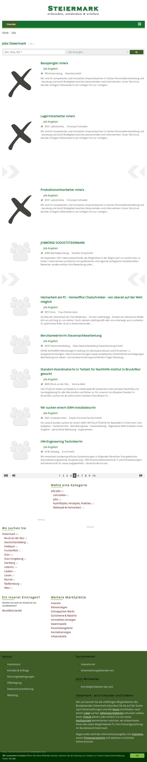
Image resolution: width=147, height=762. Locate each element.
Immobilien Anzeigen (63, 619)
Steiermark (8, 534)
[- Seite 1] (6, 475)
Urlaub (87, 716)
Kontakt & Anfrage (18, 670)
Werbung (12, 695)
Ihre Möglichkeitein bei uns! (97, 686)
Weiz (7, 587)
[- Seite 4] (13, 475)
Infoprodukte (58, 636)
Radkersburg (11, 583)
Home (5, 32)
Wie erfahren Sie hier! (12, 610)
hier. (14, 758)
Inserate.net (88, 664)
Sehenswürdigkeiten (112, 713)
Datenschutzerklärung (20, 689)
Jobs (14, 32)
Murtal (8, 579)
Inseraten (137, 734)
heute (115, 709)
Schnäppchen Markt (63, 611)
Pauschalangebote (62, 628)
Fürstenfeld (11, 550)
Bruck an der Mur (14, 538)
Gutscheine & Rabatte (64, 615)
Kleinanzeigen (59, 607)
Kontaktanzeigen (61, 632)
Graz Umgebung (13, 558)
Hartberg (9, 563)
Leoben (8, 571)
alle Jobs (56, 491)
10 (93, 475)
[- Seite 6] (141, 475)
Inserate (11, 24)
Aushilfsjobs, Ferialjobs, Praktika (72, 503)
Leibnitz (9, 567)
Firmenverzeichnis (94, 738)
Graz (7, 554)
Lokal (87, 713)
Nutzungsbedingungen (20, 676)
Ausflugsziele (83, 720)
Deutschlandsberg (15, 542)
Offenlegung (14, 682)
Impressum (14, 664)
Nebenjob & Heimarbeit (67, 507)
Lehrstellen (59, 495)
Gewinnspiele (58, 624)
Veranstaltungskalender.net (97, 670)
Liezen (8, 575)
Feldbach (9, 546)
